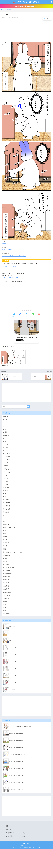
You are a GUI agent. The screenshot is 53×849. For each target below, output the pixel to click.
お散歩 (5, 429)
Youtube (5, 416)
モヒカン (5, 484)
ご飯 (4, 438)
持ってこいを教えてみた (9, 527)
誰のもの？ (6, 598)
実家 (4, 521)
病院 (4, 549)
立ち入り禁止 (6, 555)
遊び (4, 607)
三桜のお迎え (6, 487)
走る (4, 604)
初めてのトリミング (8, 503)
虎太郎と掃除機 (7, 573)
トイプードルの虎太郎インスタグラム (12, 277)
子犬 (4, 518)
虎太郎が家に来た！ (8, 564)
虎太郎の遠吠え (7, 592)
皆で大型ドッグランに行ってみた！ (12, 552)
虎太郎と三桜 (6, 570)
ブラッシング (6, 472)
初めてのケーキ (7, 499)
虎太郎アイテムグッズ (10, 266)
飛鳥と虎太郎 (6, 613)
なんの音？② (5, 243)
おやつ (5, 426)
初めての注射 (6, 509)
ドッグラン (6, 463)
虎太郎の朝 (6, 586)
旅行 (4, 530)
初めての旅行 (6, 506)
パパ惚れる (6, 469)
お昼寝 (5, 432)
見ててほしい (6, 595)
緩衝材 (5, 558)
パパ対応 (5, 466)
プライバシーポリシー (11, 829)
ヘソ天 (5, 475)
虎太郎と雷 (6, 583)
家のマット (6, 524)
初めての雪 (6, 512)
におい (5, 441)
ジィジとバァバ (7, 453)
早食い (5, 536)
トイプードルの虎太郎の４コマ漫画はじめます (14, 256)
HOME (27, 843)
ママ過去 (5, 481)
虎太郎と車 (6, 579)
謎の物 (5, 601)
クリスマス (6, 450)
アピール (5, 444)
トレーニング (6, 459)
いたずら (5, 419)
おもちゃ (5, 422)
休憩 (4, 493)
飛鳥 (4, 610)
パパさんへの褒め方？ (7, 249)
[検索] (28, 406)
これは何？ (6, 435)
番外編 (5, 546)
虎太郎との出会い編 (8, 567)
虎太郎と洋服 (6, 576)
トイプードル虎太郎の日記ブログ (28, 2)
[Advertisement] (26, 31)
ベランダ (5, 478)
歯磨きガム (6, 543)
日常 (4, 533)
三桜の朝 (12, 346)
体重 (4, 496)
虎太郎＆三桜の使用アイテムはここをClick (26, 6)
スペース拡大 (6, 456)
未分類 (5, 539)
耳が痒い (5, 561)
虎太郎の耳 (6, 589)
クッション (6, 447)
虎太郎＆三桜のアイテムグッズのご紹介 (16, 833)
